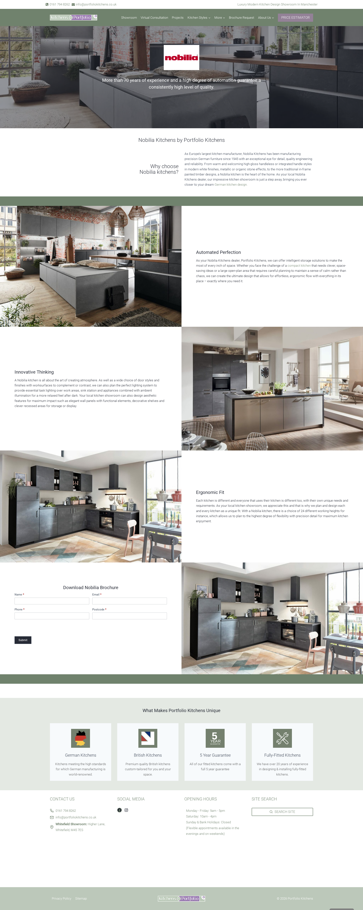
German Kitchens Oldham (270, 870)
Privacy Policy (61, 898)
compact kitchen (299, 265)
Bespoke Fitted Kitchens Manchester (277, 834)
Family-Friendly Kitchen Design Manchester (282, 875)
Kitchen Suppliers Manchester (273, 829)
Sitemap (81, 898)
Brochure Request (241, 17)
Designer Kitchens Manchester (273, 824)
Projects (178, 17)
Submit (23, 640)
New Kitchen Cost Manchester (273, 839)
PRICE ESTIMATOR (295, 17)
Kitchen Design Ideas (266, 850)
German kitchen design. (231, 184)
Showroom (129, 17)
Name (19, 594)
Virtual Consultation (154, 17)
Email (96, 594)
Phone (19, 609)
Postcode (99, 609)
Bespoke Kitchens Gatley (269, 860)
